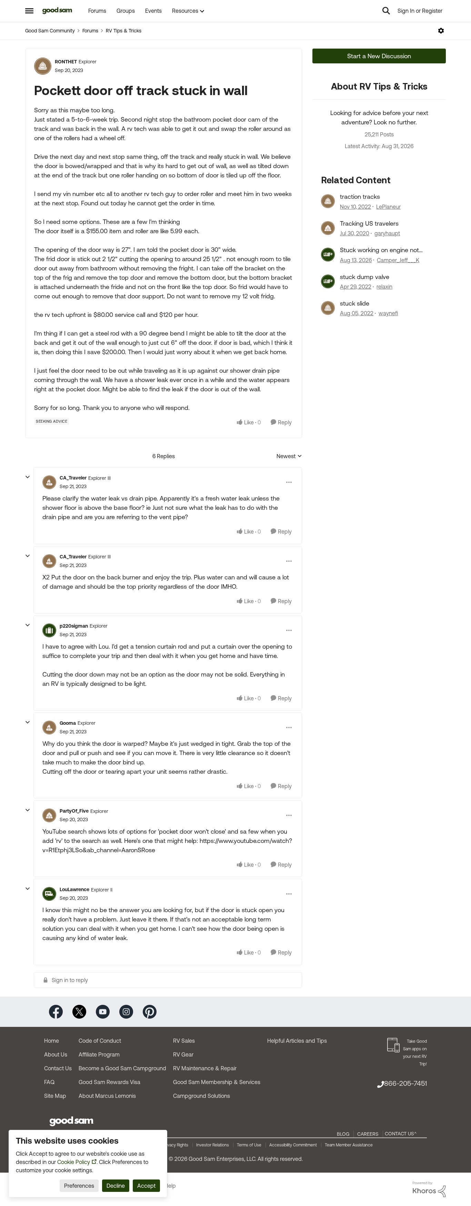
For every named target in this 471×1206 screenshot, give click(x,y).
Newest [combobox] (289, 456)
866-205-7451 (405, 1083)
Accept (146, 1186)
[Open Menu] (441, 30)
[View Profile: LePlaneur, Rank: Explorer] (328, 201)
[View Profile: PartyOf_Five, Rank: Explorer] (49, 815)
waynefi (388, 313)
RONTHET (66, 61)
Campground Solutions (201, 1096)
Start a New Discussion (379, 56)
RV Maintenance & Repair (205, 1068)
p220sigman (74, 626)
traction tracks (360, 196)
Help (170, 1186)
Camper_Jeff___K (398, 260)
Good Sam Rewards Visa (109, 1082)
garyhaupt (387, 233)
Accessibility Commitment (293, 1145)
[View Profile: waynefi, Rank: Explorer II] (328, 308)
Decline (116, 1186)
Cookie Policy (73, 1162)
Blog (343, 1134)
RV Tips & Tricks (123, 30)
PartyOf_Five (74, 811)
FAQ (49, 1082)
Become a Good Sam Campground (122, 1068)
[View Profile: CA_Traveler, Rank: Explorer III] (49, 482)
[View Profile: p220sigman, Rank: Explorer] (49, 630)
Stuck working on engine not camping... (379, 250)
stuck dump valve (364, 276)
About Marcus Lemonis (107, 1096)
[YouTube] (102, 1011)
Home (51, 1041)
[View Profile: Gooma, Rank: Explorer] (49, 727)
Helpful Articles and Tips (297, 1041)
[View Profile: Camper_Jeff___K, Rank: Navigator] (328, 254)
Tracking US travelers (369, 223)
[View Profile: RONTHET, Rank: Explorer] (42, 66)
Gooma (68, 723)
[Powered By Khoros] (429, 1189)
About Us (55, 1054)
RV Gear (183, 1054)
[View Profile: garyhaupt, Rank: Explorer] (328, 228)
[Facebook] (56, 1011)
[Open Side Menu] (29, 11)
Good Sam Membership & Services (216, 1082)
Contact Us (58, 1068)
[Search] (386, 11)
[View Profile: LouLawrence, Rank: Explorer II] (49, 894)
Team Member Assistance (349, 1145)
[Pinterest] (149, 1011)
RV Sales (184, 1041)
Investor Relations (212, 1145)
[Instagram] (126, 1011)
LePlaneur (388, 207)
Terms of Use (249, 1145)
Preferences (79, 1186)
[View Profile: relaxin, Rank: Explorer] (328, 281)
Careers (368, 1134)
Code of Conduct (100, 1041)
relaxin (384, 287)
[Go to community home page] (57, 11)
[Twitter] (79, 1011)
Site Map (55, 1096)
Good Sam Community (50, 30)
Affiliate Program (99, 1054)
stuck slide (354, 303)
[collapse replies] (27, 477)
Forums (90, 30)
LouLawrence (74, 889)
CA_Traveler (73, 478)
